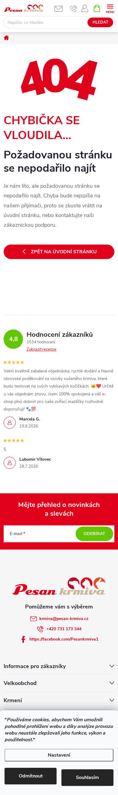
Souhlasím (87, 777)
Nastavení (59, 755)
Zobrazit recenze (41, 349)
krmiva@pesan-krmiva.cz (63, 618)
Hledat (100, 22)
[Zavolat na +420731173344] (73, 8)
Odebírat (94, 534)
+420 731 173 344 (63, 629)
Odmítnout (31, 776)
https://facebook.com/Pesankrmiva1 (63, 639)
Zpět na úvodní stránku (64, 251)
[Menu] (110, 8)
